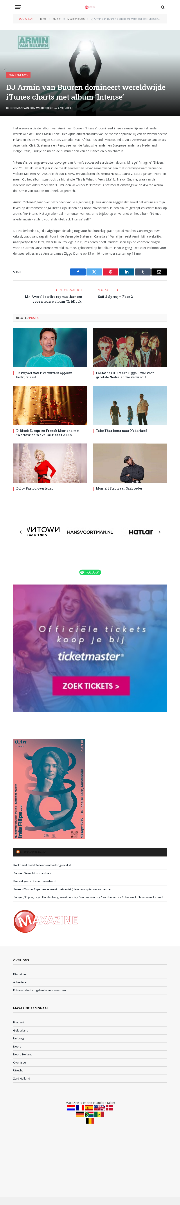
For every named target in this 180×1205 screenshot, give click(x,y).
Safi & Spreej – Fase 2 (115, 296)
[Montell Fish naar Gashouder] (130, 463)
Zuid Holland (21, 1078)
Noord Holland (22, 1054)
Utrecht (18, 1070)
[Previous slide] (21, 532)
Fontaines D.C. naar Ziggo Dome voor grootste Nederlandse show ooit (125, 375)
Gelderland (20, 1030)
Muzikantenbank (33, 852)
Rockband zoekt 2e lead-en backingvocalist (42, 865)
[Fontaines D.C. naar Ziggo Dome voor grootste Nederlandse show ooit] (130, 347)
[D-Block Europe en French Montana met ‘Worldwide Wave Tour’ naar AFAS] (50, 405)
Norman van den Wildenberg (32, 108)
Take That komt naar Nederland (121, 431)
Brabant (18, 1022)
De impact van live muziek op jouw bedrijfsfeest (44, 375)
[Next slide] (159, 532)
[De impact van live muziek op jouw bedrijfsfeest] (50, 347)
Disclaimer (20, 974)
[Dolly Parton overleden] (50, 463)
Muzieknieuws (18, 75)
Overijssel (20, 1062)
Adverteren (20, 982)
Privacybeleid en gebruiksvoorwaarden (39, 990)
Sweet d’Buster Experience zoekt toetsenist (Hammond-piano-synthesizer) (62, 889)
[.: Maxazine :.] (90, 7)
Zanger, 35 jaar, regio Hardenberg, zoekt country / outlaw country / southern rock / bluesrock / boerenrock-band (88, 897)
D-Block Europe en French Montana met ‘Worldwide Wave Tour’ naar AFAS (47, 433)
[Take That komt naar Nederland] (130, 405)
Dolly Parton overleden (35, 488)
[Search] (162, 7)
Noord (17, 1046)
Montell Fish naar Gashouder (119, 488)
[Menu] (18, 7)
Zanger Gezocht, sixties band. (33, 873)
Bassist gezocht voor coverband (34, 881)
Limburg (18, 1038)
